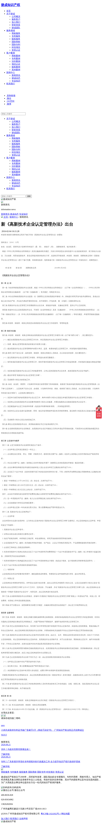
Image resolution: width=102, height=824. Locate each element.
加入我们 (16, 22)
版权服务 (16, 39)
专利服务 (16, 36)
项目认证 (16, 64)
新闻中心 (10, 72)
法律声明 (23, 818)
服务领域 (10, 30)
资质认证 (16, 50)
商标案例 (16, 56)
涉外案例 (16, 61)
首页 (8, 11)
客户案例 (10, 53)
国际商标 (16, 42)
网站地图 (65, 814)
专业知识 (16, 81)
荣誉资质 (16, 25)
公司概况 (16, 16)
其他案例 (16, 70)
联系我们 (10, 84)
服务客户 (16, 19)
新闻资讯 (16, 75)
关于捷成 (10, 14)
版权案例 (16, 67)
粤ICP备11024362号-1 (51, 814)
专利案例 (16, 58)
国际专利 (16, 44)
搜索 (29, 196)
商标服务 (16, 33)
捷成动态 (16, 78)
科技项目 (16, 47)
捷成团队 (16, 28)
